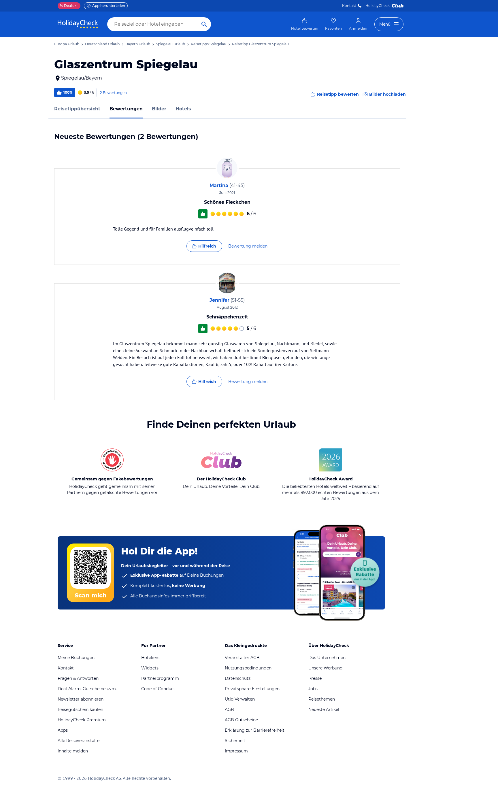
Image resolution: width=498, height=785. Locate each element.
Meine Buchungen (76, 657)
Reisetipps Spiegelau (208, 44)
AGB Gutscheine (241, 719)
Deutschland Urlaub (102, 44)
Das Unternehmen (327, 657)
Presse (315, 678)
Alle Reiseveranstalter (79, 740)
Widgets (150, 668)
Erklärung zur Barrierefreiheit (254, 730)
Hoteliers (150, 657)
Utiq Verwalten (240, 699)
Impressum (236, 751)
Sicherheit (235, 740)
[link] (304, 24)
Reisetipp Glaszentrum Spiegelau (260, 44)
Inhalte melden (73, 751)
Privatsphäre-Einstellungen (252, 688)
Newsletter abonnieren (80, 699)
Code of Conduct (158, 688)
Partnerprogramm (160, 678)
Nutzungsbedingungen (248, 668)
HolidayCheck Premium (82, 719)
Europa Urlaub (66, 44)
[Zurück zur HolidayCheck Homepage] (78, 24)
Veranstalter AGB (242, 657)
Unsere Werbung (325, 668)
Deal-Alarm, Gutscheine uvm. (87, 688)
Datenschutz (237, 678)
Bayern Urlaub (137, 44)
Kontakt (349, 5)
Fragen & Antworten (78, 678)
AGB (229, 709)
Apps (63, 730)
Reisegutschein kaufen (80, 709)
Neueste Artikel (323, 709)
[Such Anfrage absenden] (204, 24)
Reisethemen (321, 699)
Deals (66, 5)
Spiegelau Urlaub (170, 44)
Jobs (313, 688)
